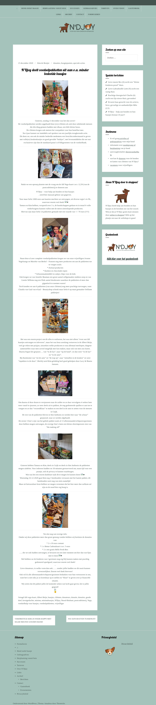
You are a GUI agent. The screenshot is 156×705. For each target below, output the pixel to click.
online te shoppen (117, 215)
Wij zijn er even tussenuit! (82, 619)
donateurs (66, 597)
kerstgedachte (28, 600)
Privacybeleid (22, 694)
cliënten (58, 597)
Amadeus (48, 703)
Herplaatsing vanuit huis (54, 8)
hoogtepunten (66, 63)
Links (58, 14)
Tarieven (105, 8)
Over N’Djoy (118, 8)
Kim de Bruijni (43, 63)
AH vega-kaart (30, 597)
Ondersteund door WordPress (25, 703)
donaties (56, 63)
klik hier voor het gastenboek (122, 258)
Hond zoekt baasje (30, 8)
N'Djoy (57, 600)
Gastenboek (133, 8)
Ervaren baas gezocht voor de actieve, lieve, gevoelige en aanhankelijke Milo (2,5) (122, 105)
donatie (74, 597)
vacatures (114, 165)
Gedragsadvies (90, 8)
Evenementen (25, 690)
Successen (74, 8)
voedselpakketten (47, 603)
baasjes (51, 597)
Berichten (24, 679)
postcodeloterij (80, 600)
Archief (68, 14)
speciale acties (79, 63)
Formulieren (94, 14)
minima (38, 600)
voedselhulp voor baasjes (28, 603)
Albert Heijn (42, 597)
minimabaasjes (48, 600)
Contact (80, 14)
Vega (89, 600)
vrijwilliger (59, 603)
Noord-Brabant (67, 600)
